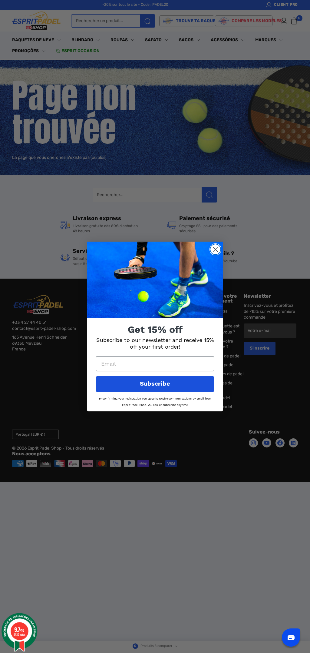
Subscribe (155, 384)
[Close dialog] (215, 249)
